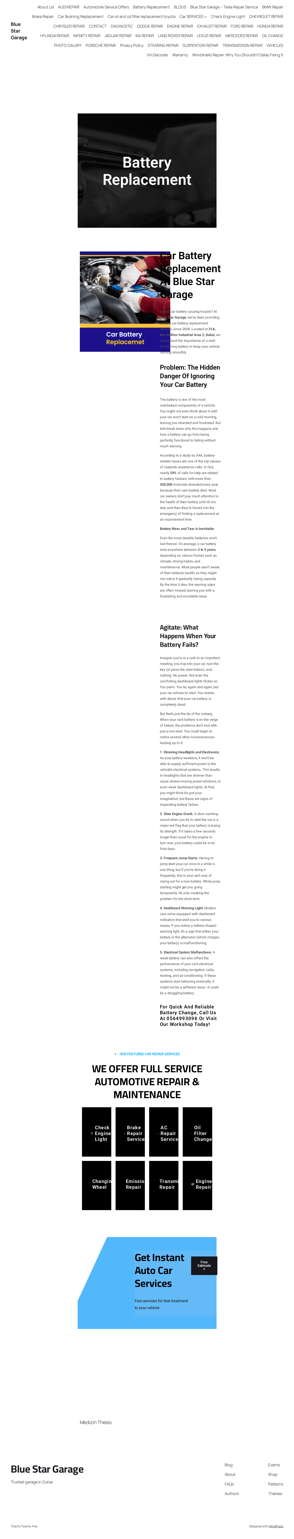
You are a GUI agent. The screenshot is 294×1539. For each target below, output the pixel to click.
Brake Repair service (136, 1133)
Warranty (180, 54)
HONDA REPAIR (270, 26)
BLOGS (180, 6)
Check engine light (103, 1133)
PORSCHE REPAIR (101, 45)
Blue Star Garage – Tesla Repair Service (224, 6)
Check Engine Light (228, 16)
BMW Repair (272, 6)
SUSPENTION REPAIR (200, 45)
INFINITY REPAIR (86, 35)
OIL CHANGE (272, 35)
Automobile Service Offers (106, 6)
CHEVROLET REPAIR (266, 16)
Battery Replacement (151, 6)
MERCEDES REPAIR (241, 35)
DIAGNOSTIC (122, 26)
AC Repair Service (169, 1133)
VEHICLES (274, 45)
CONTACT (98, 26)
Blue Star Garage (19, 31)
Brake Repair (43, 16)
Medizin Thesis (96, 1422)
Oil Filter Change (203, 1133)
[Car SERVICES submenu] (205, 17)
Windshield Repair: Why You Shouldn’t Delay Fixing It (237, 54)
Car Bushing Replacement (81, 16)
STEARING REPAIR (163, 45)
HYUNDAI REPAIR (54, 35)
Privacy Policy (132, 45)
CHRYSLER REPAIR (69, 26)
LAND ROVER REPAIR (175, 35)
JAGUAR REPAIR (118, 35)
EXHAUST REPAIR (212, 26)
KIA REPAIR (145, 35)
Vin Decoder (157, 54)
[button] (147, 1054)
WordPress (276, 1526)
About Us (45, 6)
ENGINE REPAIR (180, 26)
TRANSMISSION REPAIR (242, 45)
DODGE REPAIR (150, 26)
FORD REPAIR (242, 26)
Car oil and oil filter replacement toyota (141, 16)
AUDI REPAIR (68, 6)
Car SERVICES (191, 16)
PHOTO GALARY (68, 45)
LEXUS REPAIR (209, 35)
